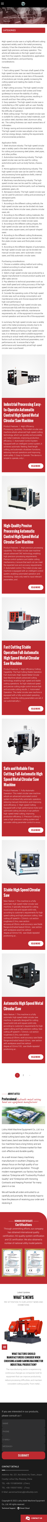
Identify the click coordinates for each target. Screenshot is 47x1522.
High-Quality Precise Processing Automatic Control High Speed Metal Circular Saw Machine (21, 534)
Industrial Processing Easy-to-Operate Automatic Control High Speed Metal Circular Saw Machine (22, 412)
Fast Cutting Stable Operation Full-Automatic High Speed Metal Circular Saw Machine (21, 655)
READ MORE (35, 466)
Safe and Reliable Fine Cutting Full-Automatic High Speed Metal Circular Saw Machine (23, 776)
